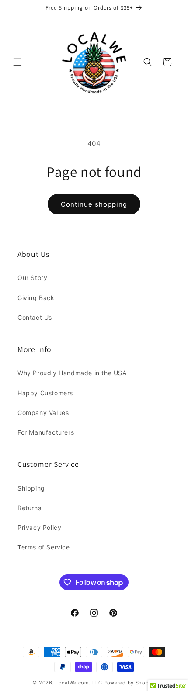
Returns (29, 507)
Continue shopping (94, 204)
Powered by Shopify (130, 683)
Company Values (43, 412)
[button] (17, 62)
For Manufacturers (45, 432)
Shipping (31, 488)
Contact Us (34, 317)
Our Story (32, 277)
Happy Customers (45, 393)
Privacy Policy (39, 527)
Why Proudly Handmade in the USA (72, 373)
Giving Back (36, 297)
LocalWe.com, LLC (79, 683)
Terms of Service (43, 547)
